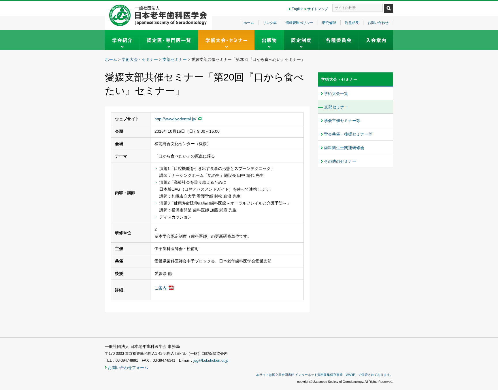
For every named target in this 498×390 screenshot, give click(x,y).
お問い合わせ (378, 23)
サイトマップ (317, 9)
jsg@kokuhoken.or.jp (210, 361)
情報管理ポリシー (299, 23)
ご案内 (160, 288)
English (297, 9)
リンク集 (270, 23)
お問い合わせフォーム (128, 367)
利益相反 (352, 23)
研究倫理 (329, 23)
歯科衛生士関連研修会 (344, 147)
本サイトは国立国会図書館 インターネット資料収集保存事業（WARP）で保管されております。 (324, 374)
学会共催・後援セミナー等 (348, 134)
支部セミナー (175, 59)
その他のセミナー (340, 161)
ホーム (249, 23)
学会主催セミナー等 (342, 120)
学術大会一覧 (336, 93)
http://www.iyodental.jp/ (175, 119)
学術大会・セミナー (140, 59)
